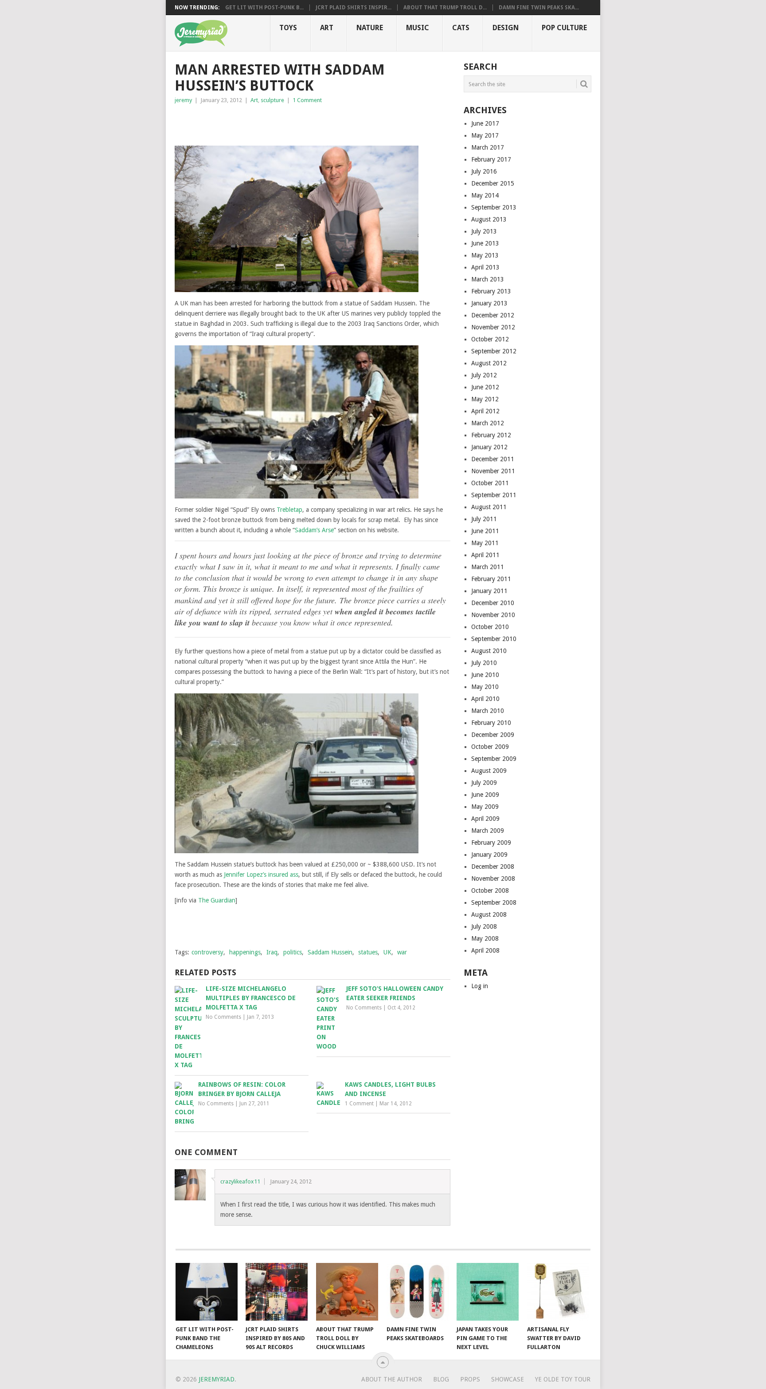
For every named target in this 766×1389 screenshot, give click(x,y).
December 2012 (492, 315)
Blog (441, 1379)
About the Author (391, 1379)
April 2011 (485, 554)
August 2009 (489, 770)
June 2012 (485, 387)
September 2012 (493, 351)
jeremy (183, 100)
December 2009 (492, 734)
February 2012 (491, 435)
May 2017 (485, 135)
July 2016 (484, 171)
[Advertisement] (278, 123)
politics (292, 952)
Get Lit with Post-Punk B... (264, 7)
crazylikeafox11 (240, 1181)
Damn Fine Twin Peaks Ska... (539, 7)
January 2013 (489, 303)
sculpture (272, 100)
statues (368, 952)
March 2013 (487, 279)
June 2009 (485, 794)
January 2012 (489, 447)
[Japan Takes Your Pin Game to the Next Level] (488, 1292)
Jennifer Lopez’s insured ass (261, 874)
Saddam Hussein (330, 952)
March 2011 (487, 566)
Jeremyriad (216, 1379)
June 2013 (485, 243)
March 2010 (487, 710)
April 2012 (485, 411)
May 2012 (485, 399)
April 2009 (485, 818)
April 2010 (485, 698)
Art (326, 28)
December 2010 (492, 602)
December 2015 (492, 183)
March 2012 (487, 423)
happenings (245, 952)
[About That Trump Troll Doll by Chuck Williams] (347, 1292)
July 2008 (484, 926)
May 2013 (485, 255)
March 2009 (487, 830)
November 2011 (493, 471)
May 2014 (485, 195)
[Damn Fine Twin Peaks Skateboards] (418, 1292)
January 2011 (489, 590)
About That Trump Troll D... (445, 7)
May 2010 (485, 686)
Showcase (507, 1379)
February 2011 (491, 578)
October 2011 (490, 483)
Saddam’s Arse (314, 530)
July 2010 (484, 662)
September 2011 (493, 495)
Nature (369, 28)
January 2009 (489, 854)
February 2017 (491, 159)
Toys (288, 28)
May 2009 (485, 806)
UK (387, 952)
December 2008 (492, 866)
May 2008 (485, 938)
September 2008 (493, 902)
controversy (207, 952)
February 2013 (491, 291)
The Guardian (216, 900)
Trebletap (289, 509)
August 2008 (489, 914)
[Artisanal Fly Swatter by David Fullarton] (558, 1292)
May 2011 (485, 542)
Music (417, 28)
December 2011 (492, 459)
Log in (479, 985)
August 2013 (489, 219)
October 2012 (490, 339)
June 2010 (485, 674)
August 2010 (489, 650)
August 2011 (489, 506)
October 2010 (490, 626)
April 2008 (485, 950)
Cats (460, 28)
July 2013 (484, 231)
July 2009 (484, 782)
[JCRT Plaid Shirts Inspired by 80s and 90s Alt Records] (277, 1292)
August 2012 (489, 363)
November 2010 (493, 614)
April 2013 (485, 267)
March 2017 (487, 147)
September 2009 (493, 758)
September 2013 (493, 207)
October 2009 (490, 746)
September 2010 (493, 638)
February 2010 (491, 722)
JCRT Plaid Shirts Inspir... (353, 7)
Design (505, 28)
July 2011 (484, 518)
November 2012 (493, 327)
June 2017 (485, 123)
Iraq (271, 952)
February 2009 (491, 842)
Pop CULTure (564, 28)
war (402, 952)
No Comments (223, 1017)
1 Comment (307, 100)
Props (470, 1379)
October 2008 (490, 890)
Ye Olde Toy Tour (562, 1379)
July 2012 (484, 375)
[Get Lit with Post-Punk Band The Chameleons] (207, 1292)
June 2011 (485, 530)
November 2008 (493, 878)
